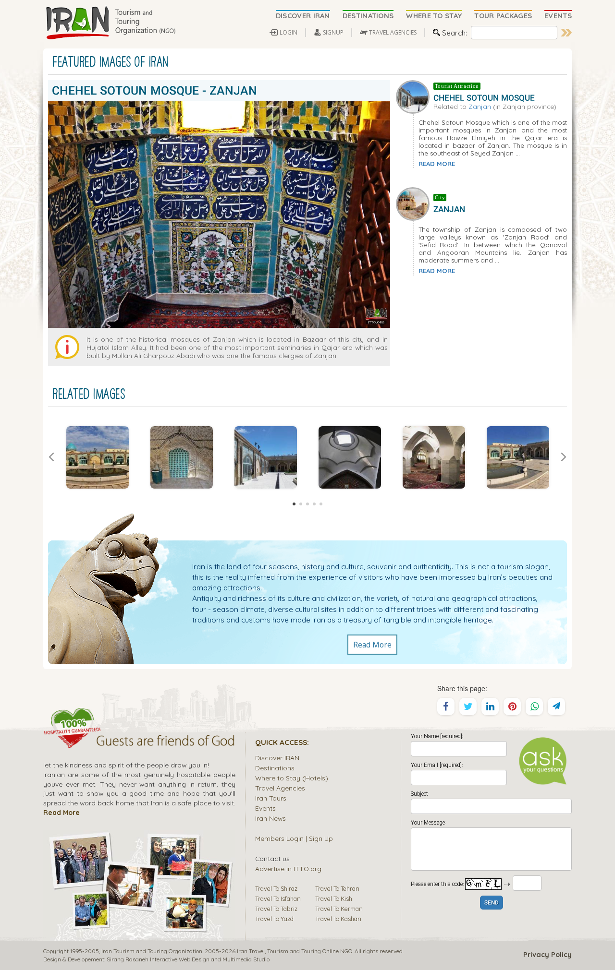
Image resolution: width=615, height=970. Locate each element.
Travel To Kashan (338, 918)
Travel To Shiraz (276, 888)
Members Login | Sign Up (294, 838)
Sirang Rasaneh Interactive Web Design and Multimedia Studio (188, 959)
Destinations (275, 768)
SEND (491, 903)
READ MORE (436, 164)
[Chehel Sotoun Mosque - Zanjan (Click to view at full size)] (97, 457)
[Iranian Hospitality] (139, 742)
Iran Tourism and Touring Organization (151, 951)
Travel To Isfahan (278, 898)
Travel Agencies (280, 788)
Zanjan (479, 106)
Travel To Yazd (274, 918)
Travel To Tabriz (276, 908)
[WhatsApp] (534, 706)
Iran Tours (270, 798)
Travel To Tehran (337, 888)
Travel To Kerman (339, 908)
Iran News (270, 818)
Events (265, 808)
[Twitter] (468, 706)
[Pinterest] (512, 706)
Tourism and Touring (294, 951)
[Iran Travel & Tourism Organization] (110, 23)
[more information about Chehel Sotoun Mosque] (414, 95)
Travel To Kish (333, 898)
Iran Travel (251, 951)
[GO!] (566, 32)
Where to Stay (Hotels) (291, 778)
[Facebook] (446, 706)
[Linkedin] (490, 706)
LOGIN (288, 32)
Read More (372, 644)
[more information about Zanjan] (414, 203)
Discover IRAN (277, 758)
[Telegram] (556, 706)
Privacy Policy (547, 954)
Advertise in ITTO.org (288, 868)
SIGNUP (333, 32)
